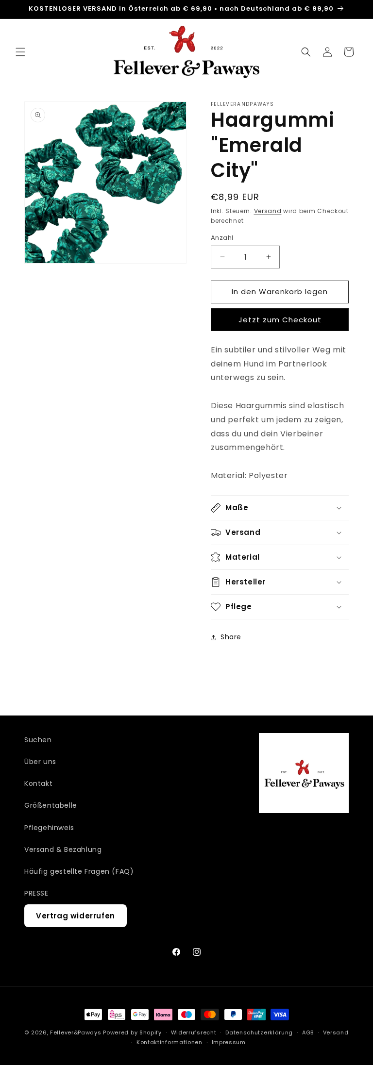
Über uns (40, 761)
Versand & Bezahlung (63, 849)
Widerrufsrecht (194, 1032)
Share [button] (230, 637)
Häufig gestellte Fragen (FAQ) (79, 871)
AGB (308, 1032)
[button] (20, 52)
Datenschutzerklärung (259, 1032)
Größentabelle (50, 805)
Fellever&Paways (76, 1032)
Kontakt (38, 783)
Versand (268, 211)
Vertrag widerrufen (75, 916)
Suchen (38, 740)
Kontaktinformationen (169, 1042)
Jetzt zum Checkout (280, 320)
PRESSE (36, 893)
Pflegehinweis (49, 827)
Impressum (229, 1042)
